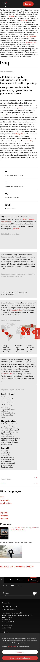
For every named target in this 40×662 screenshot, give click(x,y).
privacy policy (12, 646)
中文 (2, 497)
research (16, 229)
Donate (33, 580)
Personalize (20, 652)
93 (6, 194)
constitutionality (6, 374)
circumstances (6, 221)
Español (3, 513)
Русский (4, 519)
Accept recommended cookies (20, 658)
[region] (20, 647)
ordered (24, 20)
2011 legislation (30, 36)
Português (4, 500)
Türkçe (8, 503)
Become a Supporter (17, 580)
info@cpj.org (5, 632)
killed (25, 219)
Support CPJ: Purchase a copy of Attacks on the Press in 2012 (25, 529)
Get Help (28, 4)
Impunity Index (15, 310)
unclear (32, 219)
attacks (11, 16)
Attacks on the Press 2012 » (17, 566)
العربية (2, 503)
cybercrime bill (31, 42)
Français (4, 516)
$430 (8, 205)
